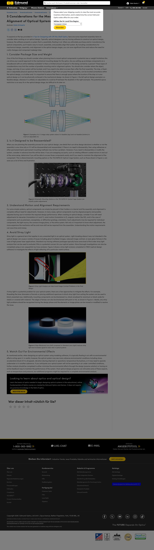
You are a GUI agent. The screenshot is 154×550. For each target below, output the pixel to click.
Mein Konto (134, 3)
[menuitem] (15, 7)
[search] (76, 3)
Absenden (60, 27)
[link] (145, 2)
